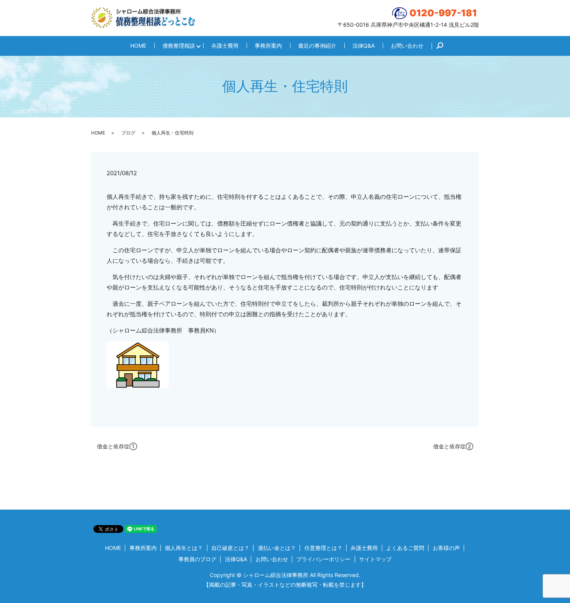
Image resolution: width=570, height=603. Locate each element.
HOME (138, 45)
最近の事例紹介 (317, 45)
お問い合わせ (407, 45)
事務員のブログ (197, 559)
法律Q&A (363, 45)
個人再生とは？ (184, 547)
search (444, 46)
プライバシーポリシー (323, 559)
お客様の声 (446, 547)
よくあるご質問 (405, 547)
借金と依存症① (117, 446)
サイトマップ (375, 559)
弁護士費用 (224, 45)
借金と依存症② (453, 446)
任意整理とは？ (323, 547)
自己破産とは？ (230, 547)
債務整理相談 (178, 45)
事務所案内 (268, 45)
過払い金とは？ (277, 547)
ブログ (128, 133)
